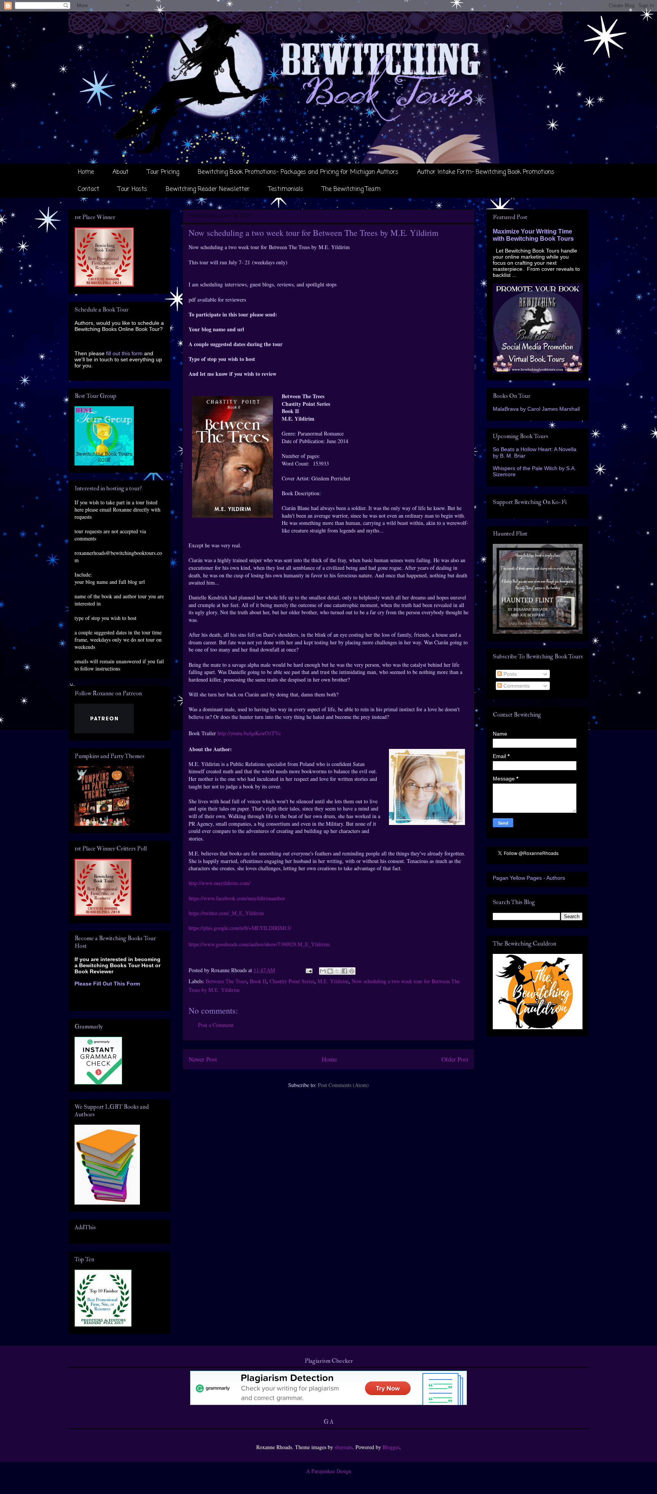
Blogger (390, 1447)
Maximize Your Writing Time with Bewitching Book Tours (533, 235)
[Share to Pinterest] (351, 971)
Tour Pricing (163, 172)
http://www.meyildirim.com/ (219, 883)
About (121, 172)
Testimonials (285, 189)
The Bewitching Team (351, 189)
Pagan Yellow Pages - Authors (529, 878)
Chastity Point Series (292, 981)
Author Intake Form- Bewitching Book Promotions (485, 172)
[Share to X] (337, 971)
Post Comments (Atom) (343, 1085)
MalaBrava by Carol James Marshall (536, 409)
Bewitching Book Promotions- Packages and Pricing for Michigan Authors (298, 172)
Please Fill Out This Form (107, 984)
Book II (258, 981)
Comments (516, 686)
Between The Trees (226, 981)
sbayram (343, 1447)
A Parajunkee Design (328, 1471)
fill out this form (124, 353)
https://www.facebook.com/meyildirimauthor (237, 898)
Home (86, 172)
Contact (88, 189)
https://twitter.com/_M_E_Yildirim (226, 913)
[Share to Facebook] (344, 971)
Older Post (454, 1059)
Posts (509, 674)
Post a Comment (215, 1024)
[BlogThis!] (330, 971)
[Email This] (323, 971)
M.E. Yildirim (333, 981)
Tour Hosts (132, 189)
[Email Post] (308, 970)
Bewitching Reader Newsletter (208, 189)
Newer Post (203, 1059)
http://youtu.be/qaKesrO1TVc (249, 733)
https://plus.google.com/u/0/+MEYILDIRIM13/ (240, 927)
